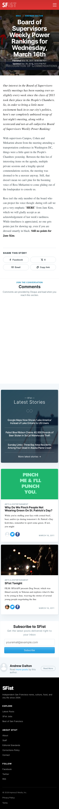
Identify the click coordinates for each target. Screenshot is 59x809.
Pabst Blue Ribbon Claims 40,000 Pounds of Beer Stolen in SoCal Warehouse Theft (30, 434)
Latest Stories (29, 402)
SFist (8, 688)
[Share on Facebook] (17, 534)
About (5, 735)
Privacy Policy (8, 797)
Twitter (5, 774)
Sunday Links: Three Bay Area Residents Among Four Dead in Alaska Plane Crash (29, 446)
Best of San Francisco (12, 721)
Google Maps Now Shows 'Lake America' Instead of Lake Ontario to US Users (29, 421)
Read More (48, 668)
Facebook (7, 769)
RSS (4, 779)
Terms (5, 803)
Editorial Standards (11, 745)
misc (18, 16)
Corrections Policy (11, 750)
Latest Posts (8, 711)
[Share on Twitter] (12, 534)
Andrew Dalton (34, 16)
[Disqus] (29, 343)
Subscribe (29, 650)
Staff (4, 740)
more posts (22, 669)
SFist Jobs (7, 716)
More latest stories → (29, 456)
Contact (6, 755)
